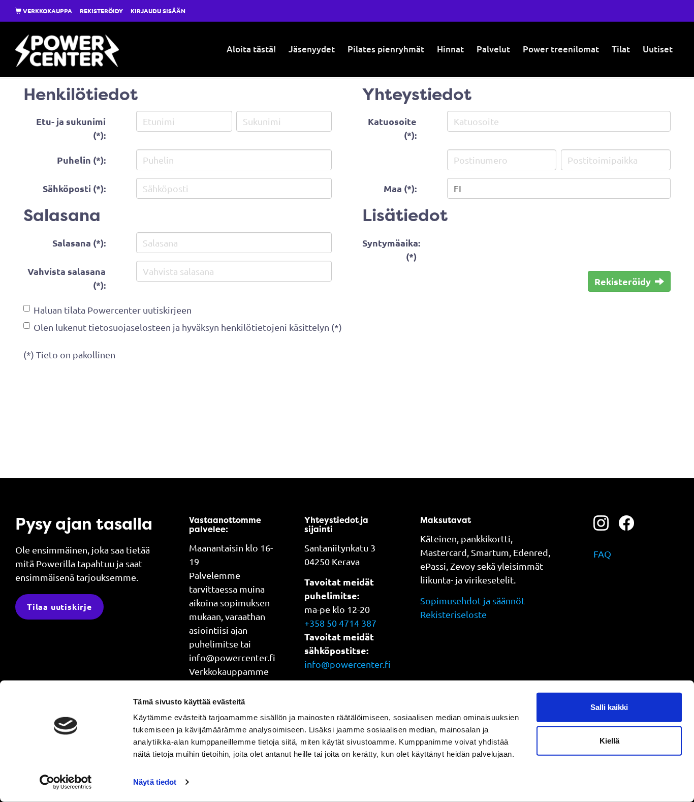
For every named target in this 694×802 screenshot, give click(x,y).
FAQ (602, 553)
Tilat (621, 49)
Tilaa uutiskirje (59, 606)
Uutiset (658, 49)
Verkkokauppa (46, 11)
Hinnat (450, 49)
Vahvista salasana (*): (66, 278)
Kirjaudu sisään (158, 11)
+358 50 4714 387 (340, 623)
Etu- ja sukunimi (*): (71, 128)
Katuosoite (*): (392, 128)
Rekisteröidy (101, 11)
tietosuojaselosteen (129, 327)
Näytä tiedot (154, 782)
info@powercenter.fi (347, 664)
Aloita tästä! (251, 49)
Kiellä (609, 740)
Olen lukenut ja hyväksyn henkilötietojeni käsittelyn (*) (188, 327)
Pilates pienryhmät (386, 49)
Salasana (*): (79, 243)
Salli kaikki (609, 707)
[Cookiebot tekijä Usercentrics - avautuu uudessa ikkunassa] (65, 782)
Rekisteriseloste (453, 614)
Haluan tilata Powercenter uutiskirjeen (113, 309)
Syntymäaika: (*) (391, 249)
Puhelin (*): (81, 160)
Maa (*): (400, 188)
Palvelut (493, 49)
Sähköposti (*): (74, 188)
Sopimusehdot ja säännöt (472, 600)
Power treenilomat (561, 49)
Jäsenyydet (312, 49)
